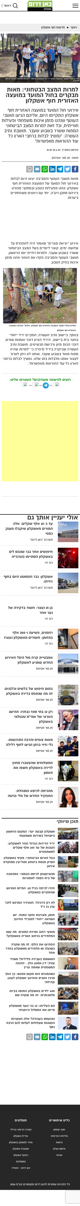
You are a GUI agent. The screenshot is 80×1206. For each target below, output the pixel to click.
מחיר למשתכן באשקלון (20, 1142)
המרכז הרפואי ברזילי (20, 1130)
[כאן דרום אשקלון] (40, 6)
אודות (59, 1155)
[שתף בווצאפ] (44, 169)
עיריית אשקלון (21, 1136)
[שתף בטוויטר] (67, 169)
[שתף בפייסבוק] (75, 169)
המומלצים (21, 1161)
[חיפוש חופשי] (15, 5)
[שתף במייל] (37, 169)
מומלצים (21, 1120)
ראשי (7, 5)
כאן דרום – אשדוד (20, 1168)
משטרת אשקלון (21, 1149)
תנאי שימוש (59, 1130)
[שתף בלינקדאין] (52, 169)
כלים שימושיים (59, 1120)
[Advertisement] (40, 441)
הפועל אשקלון (21, 1155)
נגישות (59, 1142)
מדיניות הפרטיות (59, 1136)
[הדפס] (29, 169)
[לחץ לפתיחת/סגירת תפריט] (75, 5)
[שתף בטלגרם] (60, 169)
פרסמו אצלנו (59, 1149)
